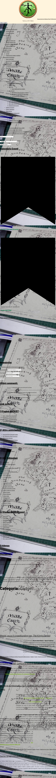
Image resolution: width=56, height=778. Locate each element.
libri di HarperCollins (29, 698)
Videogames (9, 111)
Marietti (5, 481)
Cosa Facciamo (6, 35)
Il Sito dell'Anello (7, 475)
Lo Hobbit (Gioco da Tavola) (15, 120)
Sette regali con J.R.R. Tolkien (15, 756)
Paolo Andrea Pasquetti (17, 656)
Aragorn (42, 679)
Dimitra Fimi (6, 524)
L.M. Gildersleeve (7, 533)
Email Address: (3, 370)
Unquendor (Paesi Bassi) (9, 451)
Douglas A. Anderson (8, 525)
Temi (4, 72)
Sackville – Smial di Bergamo (10, 442)
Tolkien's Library (7, 503)
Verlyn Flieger (6, 537)
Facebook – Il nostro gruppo (9, 417)
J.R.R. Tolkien (6, 51)
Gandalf (50, 679)
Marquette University (8, 483)
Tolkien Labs (9, 63)
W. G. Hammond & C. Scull (9, 538)
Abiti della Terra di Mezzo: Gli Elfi (16, 103)
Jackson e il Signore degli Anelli (16, 76)
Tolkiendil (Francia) (7, 449)
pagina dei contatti (12, 581)
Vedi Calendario (3, 315)
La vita (7, 53)
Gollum (54, 679)
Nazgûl (14, 680)
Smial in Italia (12, 85)
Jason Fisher (6, 527)
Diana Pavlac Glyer (7, 522)
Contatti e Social (10, 31)
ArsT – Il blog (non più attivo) (10, 416)
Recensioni (8, 64)
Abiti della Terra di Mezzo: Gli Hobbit (17, 102)
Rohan (18, 680)
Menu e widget (4, 22)
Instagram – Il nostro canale (9, 421)
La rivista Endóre (7, 477)
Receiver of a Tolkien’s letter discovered (15, 133)
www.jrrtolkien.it (4, 558)
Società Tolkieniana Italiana (9, 445)
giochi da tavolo (40, 698)
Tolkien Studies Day (10, 40)
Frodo (46, 679)
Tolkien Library (6, 497)
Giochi (35, 656)
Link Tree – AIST (7, 423)
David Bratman (6, 520)
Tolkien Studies (6, 501)
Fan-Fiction (11, 90)
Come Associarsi (10, 33)
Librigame (8, 115)
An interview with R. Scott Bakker (14, 130)
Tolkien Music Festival (8, 499)
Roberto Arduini (15, 679)
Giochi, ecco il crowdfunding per (25, 635)
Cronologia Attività (10, 46)
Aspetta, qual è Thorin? (14, 77)
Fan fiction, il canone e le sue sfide (20, 94)
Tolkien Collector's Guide (9, 490)
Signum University (7, 484)
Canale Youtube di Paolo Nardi (10, 468)
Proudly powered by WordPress (11, 777)
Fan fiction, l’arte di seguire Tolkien (20, 92)
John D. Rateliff (7, 529)
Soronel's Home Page (8, 486)
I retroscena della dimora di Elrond (20, 98)
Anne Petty (5, 516)
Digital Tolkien (6, 470)
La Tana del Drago (7, 48)
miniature (49, 656)
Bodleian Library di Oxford (9, 464)
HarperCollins (6, 473)
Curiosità (31, 679)
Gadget (32, 656)
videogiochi (48, 698)
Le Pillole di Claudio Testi (12, 66)
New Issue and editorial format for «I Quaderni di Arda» (19, 131)
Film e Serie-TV (9, 74)
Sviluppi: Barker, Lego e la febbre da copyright (23, 663)
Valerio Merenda (10, 397)
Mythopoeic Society (8, 438)
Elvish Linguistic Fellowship (9, 471)
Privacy (2, 777)
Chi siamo (5, 27)
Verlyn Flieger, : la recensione (25, 392)
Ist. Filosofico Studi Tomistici (10, 436)
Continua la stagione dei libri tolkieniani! (22, 397)
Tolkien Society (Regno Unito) (10, 447)
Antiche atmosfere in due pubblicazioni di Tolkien (22, 387)
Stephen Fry (29, 680)
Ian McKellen (3, 680)
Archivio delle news (23, 679)
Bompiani (5, 466)
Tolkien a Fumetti (10, 107)
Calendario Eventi (7, 124)
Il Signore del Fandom (14, 105)
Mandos (5, 479)
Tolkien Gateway (7, 494)
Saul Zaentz (23, 680)
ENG (4, 126)
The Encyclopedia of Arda (9, 488)
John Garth (5, 531)
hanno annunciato (35, 701)
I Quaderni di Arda (7, 50)
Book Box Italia (10, 392)
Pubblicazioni (43, 749)
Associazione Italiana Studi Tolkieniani (46, 19)
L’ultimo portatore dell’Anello (18, 100)
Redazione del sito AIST (11, 29)
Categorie (2, 139)
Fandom (8, 81)
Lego (7, 680)
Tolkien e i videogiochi (14, 113)
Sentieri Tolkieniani (7, 443)
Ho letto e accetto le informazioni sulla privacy (12, 367)
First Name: (3, 373)
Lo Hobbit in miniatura (14, 122)
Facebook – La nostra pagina (10, 419)
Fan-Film (11, 87)
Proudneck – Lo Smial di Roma (10, 440)
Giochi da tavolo (42, 656)
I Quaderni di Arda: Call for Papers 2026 (15, 128)
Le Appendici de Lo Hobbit (18, 96)
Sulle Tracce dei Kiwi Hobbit (18, 89)
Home (4, 25)
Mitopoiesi (8, 38)
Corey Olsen (6, 518)
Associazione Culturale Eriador (10, 434)
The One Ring (12, 118)
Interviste (8, 68)
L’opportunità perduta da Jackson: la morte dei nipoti (22, 79)
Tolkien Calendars (10, 109)
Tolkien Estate (6, 492)
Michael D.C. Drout (7, 535)
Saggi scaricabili (10, 59)
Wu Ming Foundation (8, 505)
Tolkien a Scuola (10, 70)
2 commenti (35, 680)
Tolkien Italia (6, 496)
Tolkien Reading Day (11, 42)
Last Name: (3, 376)
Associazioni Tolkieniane (15, 83)
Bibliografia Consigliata (8, 57)
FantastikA (8, 36)
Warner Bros (52, 749)
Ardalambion (6, 462)
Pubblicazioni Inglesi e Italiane (13, 55)
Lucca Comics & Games (11, 44)
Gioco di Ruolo (9, 116)
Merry (10, 680)
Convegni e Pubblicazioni (12, 61)
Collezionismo (26, 656)
